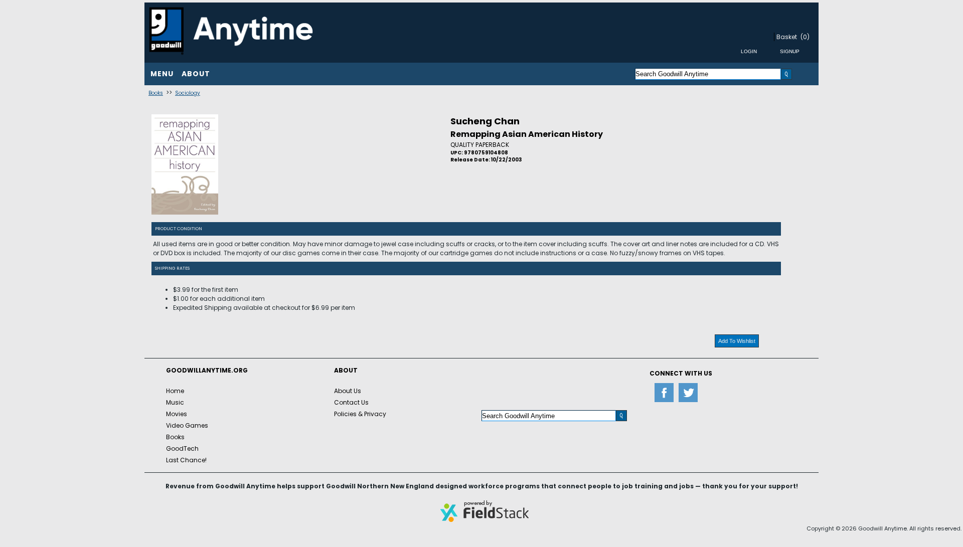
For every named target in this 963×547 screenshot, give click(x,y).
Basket (786, 37)
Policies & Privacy (360, 414)
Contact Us (351, 402)
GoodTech (182, 448)
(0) (805, 37)
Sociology (187, 93)
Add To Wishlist (736, 341)
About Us (347, 391)
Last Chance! (186, 460)
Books (155, 93)
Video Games (187, 425)
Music (175, 402)
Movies (176, 414)
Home (175, 391)
